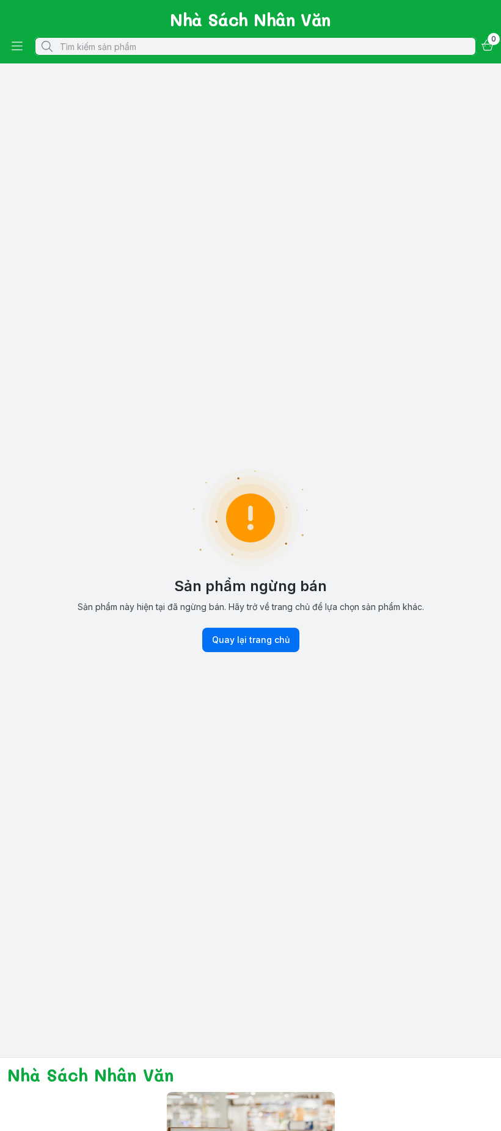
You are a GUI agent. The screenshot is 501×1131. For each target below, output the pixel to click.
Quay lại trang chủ (251, 639)
